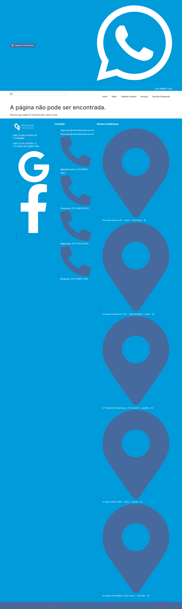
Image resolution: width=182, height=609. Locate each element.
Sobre (114, 97)
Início (105, 97)
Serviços (144, 97)
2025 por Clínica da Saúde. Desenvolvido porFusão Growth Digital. (34, 605)
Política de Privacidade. (162, 605)
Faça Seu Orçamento (161, 97)
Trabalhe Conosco (128, 97)
